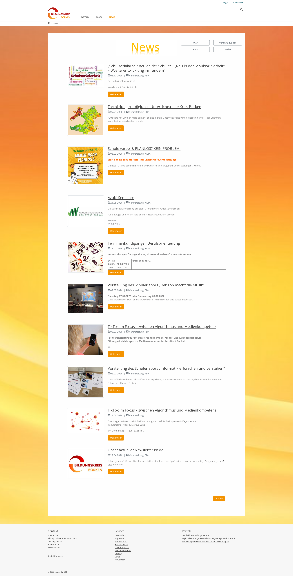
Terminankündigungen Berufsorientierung (144, 243)
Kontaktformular (55, 556)
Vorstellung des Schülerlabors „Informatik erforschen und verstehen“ (166, 368)
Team (99, 16)
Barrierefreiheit (121, 544)
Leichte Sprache (122, 547)
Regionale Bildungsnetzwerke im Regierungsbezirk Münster (208, 538)
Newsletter (238, 2)
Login (225, 2)
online (160, 460)
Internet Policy (121, 541)
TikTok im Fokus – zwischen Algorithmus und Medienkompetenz (162, 326)
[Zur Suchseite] (241, 9)
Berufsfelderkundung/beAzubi (195, 535)
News (112, 16)
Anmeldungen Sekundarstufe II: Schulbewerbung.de (205, 541)
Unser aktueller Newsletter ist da (135, 449)
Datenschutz (120, 535)
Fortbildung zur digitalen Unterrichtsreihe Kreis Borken (154, 106)
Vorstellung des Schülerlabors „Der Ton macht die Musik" (156, 284)
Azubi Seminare (121, 197)
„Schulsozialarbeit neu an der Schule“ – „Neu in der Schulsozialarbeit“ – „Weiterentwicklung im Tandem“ (166, 68)
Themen (84, 16)
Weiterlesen (116, 94)
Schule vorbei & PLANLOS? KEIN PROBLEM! (144, 148)
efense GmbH (60, 572)
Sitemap (118, 553)
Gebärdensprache (123, 550)
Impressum (120, 538)
